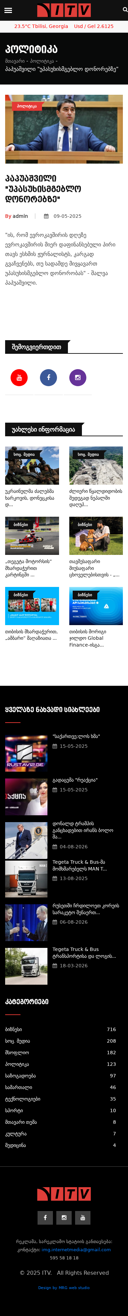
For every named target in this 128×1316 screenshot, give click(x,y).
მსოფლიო (60, 1052)
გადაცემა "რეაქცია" (75, 780)
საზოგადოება (60, 1075)
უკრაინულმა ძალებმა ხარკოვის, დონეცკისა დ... (29, 497)
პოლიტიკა (42, 61)
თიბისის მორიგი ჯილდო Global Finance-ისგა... (87, 638)
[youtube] (82, 1218)
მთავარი (15, 61)
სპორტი (60, 1110)
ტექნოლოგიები (60, 1099)
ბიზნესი (60, 1029)
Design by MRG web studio (64, 1288)
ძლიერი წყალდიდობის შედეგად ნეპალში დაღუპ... (95, 497)
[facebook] (45, 1218)
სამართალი (60, 1087)
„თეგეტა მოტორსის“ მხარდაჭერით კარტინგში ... (28, 568)
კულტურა (60, 1133)
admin (16, 216)
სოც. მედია (60, 1041)
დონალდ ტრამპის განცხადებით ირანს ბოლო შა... (83, 830)
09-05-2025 (68, 216)
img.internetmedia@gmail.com (76, 1249)
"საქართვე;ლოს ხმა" (76, 736)
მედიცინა (60, 1145)
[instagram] (64, 1218)
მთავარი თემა (60, 1122)
